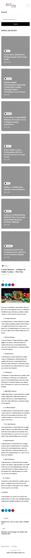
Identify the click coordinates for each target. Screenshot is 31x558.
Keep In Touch (5, 546)
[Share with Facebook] (2, 284)
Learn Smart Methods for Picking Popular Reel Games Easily (15, 56)
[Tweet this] (6, 284)
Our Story (14, 546)
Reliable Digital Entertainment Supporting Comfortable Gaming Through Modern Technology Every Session (14, 87)
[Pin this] (12, 284)
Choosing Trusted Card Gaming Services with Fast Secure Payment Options (15, 252)
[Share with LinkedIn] (9, 284)
